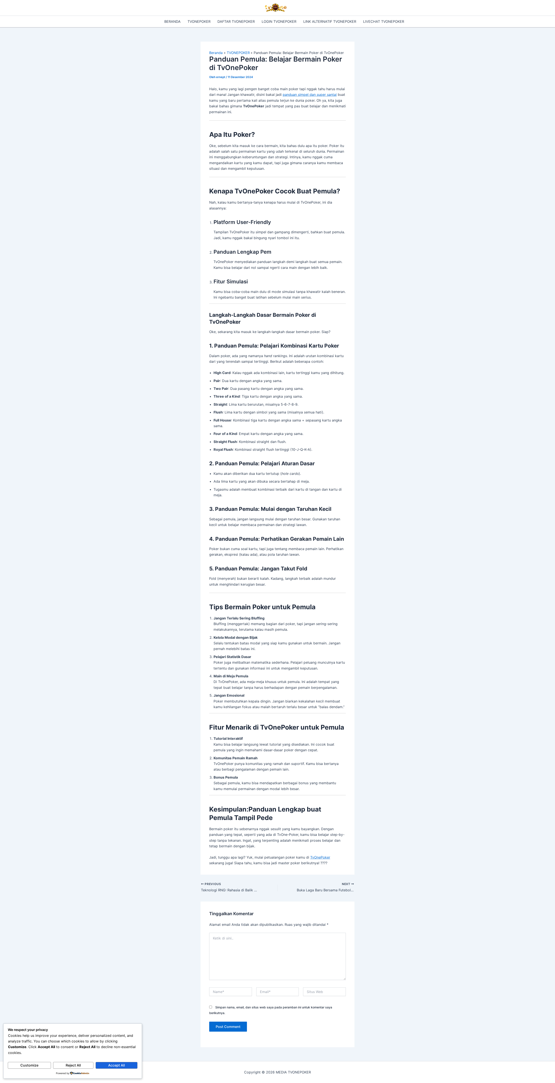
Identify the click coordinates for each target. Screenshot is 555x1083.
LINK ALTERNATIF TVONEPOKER (329, 21)
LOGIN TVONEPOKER (279, 21)
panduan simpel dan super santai (310, 94)
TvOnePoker (320, 857)
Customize (29, 1065)
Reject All (73, 1065)
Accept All (116, 1065)
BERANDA (172, 21)
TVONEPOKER (199, 21)
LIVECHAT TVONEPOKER (383, 21)
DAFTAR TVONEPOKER (236, 21)
